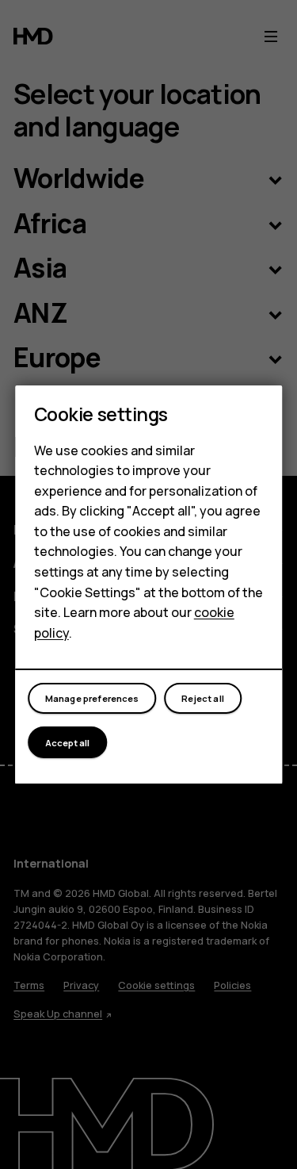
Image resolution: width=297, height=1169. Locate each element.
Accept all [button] (67, 743)
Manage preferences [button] (92, 698)
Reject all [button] (202, 698)
